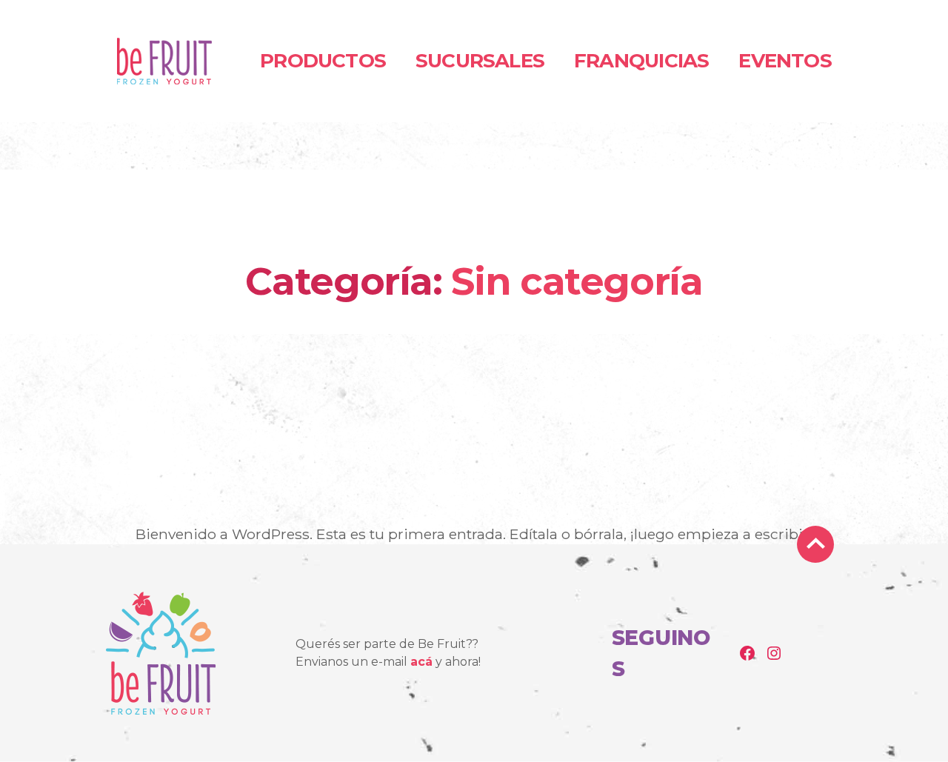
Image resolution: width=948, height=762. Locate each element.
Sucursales (479, 61)
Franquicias (641, 61)
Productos (323, 61)
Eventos (784, 61)
